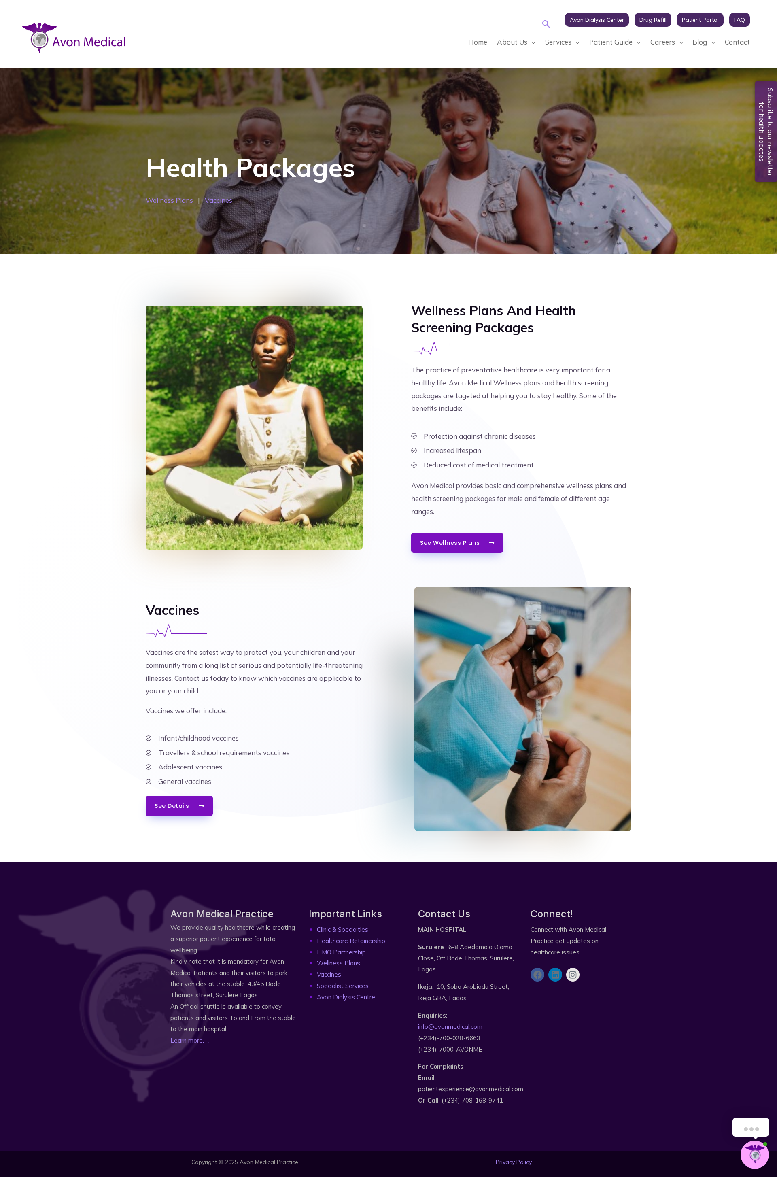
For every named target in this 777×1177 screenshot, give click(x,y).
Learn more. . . (190, 1040)
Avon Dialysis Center (597, 19)
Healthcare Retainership (351, 941)
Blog (699, 42)
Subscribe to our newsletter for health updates (766, 132)
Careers (662, 42)
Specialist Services (343, 986)
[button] (546, 24)
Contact (737, 42)
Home (477, 42)
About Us (512, 42)
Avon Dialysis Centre (346, 997)
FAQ (739, 19)
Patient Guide (611, 42)
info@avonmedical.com (450, 1026)
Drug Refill (653, 19)
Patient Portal (700, 19)
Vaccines (218, 200)
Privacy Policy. (514, 1162)
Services (558, 42)
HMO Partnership (341, 952)
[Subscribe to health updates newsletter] (534, 1003)
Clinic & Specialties (342, 929)
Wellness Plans (169, 200)
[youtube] (564, 31)
